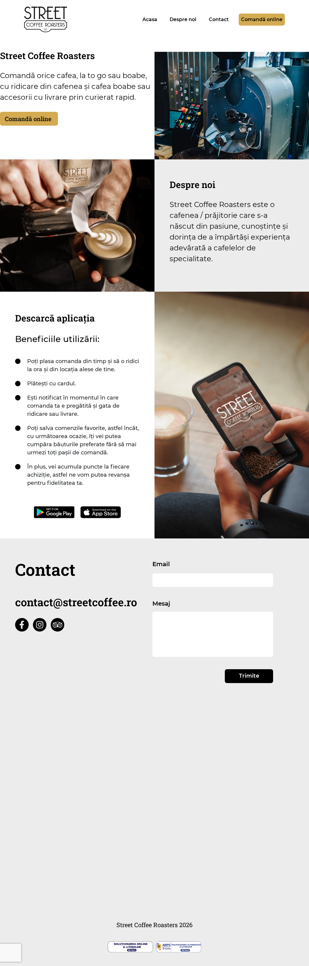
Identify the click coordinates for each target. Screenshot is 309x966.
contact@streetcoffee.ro (76, 602)
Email (161, 564)
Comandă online (261, 19)
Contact (219, 19)
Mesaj (161, 603)
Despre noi (183, 19)
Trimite (249, 676)
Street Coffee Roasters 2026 (154, 925)
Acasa (149, 19)
